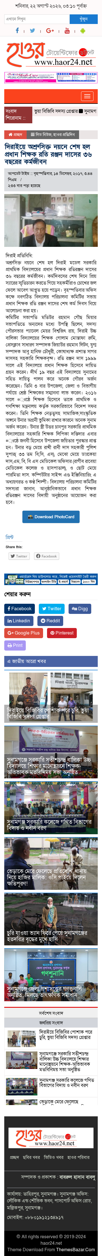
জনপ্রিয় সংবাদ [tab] (51, 1023)
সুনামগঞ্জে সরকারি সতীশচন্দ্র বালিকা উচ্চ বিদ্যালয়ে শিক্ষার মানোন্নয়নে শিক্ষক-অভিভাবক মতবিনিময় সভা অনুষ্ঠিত (49, 766)
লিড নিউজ (44, 134)
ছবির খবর (31, 1157)
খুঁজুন (84, 19)
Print (17, 645)
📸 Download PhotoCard (51, 517)
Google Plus (27, 633)
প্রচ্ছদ (17, 134)
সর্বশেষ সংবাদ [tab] (51, 1013)
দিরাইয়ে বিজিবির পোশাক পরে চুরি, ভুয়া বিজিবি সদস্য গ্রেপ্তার (48, 714)
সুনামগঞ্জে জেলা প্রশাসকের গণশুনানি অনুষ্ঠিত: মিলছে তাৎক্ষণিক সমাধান (44, 992)
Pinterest (63, 633)
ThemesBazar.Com (75, 1250)
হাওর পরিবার (78, 1157)
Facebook (20, 609)
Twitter (53, 609)
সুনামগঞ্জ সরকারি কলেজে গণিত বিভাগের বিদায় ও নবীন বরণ (49, 825)
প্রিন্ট (9, 537)
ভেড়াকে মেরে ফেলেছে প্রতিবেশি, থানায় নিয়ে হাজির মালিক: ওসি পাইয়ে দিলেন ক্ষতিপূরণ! (47, 878)
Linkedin (21, 621)
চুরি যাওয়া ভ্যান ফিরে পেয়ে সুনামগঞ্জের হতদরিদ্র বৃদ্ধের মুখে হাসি (47, 936)
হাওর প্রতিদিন (64, 134)
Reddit (52, 621)
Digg (82, 609)
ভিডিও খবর (53, 1157)
